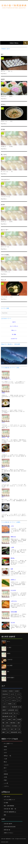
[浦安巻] (4, 654)
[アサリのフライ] (14, 188)
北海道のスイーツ (5, 706)
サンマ (7, 700)
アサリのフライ (5, 179)
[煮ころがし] (14, 163)
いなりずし (12, 694)
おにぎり (4, 697)
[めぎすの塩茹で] (4, 679)
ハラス (12, 525)
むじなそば (13, 590)
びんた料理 (9, 665)
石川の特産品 (14, 725)
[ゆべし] (4, 642)
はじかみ (13, 622)
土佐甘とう (13, 579)
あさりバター (4, 229)
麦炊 (8, 671)
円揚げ (5, 780)
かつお (9, 697)
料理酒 (9, 719)
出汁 (14, 703)
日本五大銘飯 (14, 611)
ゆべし (8, 641)
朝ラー (3, 497)
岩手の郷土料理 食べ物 (7, 713)
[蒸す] (14, 63)
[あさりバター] (14, 238)
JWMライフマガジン (8, 832)
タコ (19, 700)
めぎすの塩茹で (10, 677)
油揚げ (19, 722)
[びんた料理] (4, 667)
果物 (3, 722)
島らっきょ (16, 713)
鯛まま (3, 467)
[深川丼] (14, 213)
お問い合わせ (7, 796)
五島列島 (9, 703)
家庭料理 (4, 710)
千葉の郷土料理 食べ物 (16, 706)
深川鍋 (3, 129)
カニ (3, 700)
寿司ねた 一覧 (5, 437)
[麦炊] (4, 673)
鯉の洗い (13, 558)
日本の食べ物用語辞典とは (10, 811)
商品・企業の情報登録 (9, 805)
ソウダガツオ (13, 700)
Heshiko (11, 691)
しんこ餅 (6, 783)
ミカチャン (6, 786)
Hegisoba (4, 691)
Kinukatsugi (5, 694)
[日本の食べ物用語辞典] (14, 6)
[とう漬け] (4, 648)
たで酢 (12, 547)
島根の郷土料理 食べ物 (7, 716)
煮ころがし (4, 154)
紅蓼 (12, 568)
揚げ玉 (14, 322)
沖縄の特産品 (12, 722)
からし (14, 697)
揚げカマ (4, 719)
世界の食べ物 (7, 829)
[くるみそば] (4, 661)
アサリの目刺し (5, 254)
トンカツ (4, 703)
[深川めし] (14, 113)
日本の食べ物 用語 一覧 (10, 808)
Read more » (4, 73)
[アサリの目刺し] (14, 263)
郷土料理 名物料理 (8, 637)
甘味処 (3, 392)
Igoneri (17, 691)
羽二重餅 (14, 334)
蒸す (2, 54)
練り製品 (4, 729)
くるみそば (9, 659)
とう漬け (9, 647)
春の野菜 (19, 719)
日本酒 (14, 719)
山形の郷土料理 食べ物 (12, 710)
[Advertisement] (14, 24)
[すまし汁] (14, 288)
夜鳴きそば (13, 536)
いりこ (3, 511)
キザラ (3, 422)
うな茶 (3, 452)
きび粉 (5, 777)
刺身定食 (6, 774)
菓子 (16, 729)
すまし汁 (3, 279)
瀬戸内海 (8, 725)
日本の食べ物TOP (8, 823)
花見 (12, 729)
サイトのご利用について (9, 799)
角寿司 (3, 79)
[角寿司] (14, 88)
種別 (5, 814)
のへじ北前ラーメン (6, 379)
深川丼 (3, 204)
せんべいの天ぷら (14, 326)
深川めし (3, 104)
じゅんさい (4, 482)
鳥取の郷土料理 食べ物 (15, 732)
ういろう (18, 694)
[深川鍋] (14, 138)
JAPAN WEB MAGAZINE (9, 826)
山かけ (3, 407)
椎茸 (7, 722)
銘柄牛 (3, 732)
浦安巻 (8, 653)
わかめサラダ (14, 338)
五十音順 (6, 802)
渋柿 (3, 725)
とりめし (19, 697)
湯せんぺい (14, 330)
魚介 (8, 732)
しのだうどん (14, 601)
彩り (15, 716)
